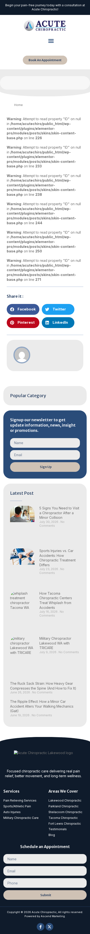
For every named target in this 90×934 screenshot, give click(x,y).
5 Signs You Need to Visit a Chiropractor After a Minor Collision (59, 513)
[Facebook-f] (40, 927)
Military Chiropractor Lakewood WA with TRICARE (55, 643)
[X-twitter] (49, 927)
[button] (51, 41)
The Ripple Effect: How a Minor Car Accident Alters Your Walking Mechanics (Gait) (41, 706)
